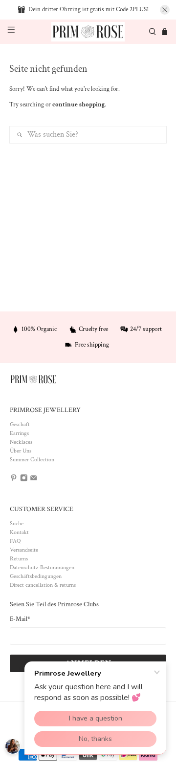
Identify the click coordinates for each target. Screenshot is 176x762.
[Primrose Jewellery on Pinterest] (14, 480)
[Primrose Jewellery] (88, 32)
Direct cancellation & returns (43, 585)
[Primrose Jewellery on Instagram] (24, 480)
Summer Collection (32, 459)
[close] (165, 10)
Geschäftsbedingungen (36, 576)
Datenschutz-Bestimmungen (42, 567)
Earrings (19, 433)
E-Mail (20, 619)
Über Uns (20, 450)
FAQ (15, 541)
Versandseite (24, 550)
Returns (19, 558)
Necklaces (21, 442)
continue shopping (78, 105)
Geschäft (20, 424)
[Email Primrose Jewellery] (34, 480)
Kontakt (19, 532)
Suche (16, 523)
